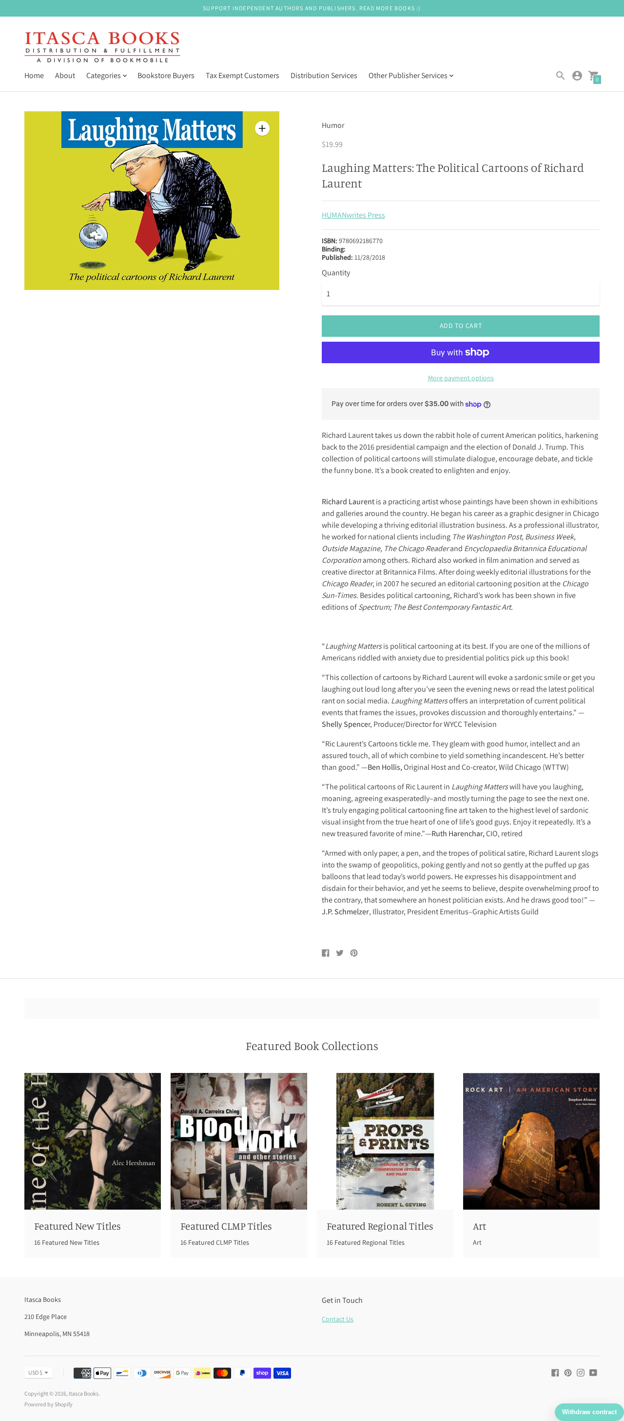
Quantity (336, 272)
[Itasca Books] (102, 48)
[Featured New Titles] (92, 1141)
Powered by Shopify (48, 1404)
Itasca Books (83, 1393)
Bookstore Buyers (166, 75)
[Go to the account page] (577, 76)
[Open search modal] (560, 76)
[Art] (531, 1141)
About (65, 75)
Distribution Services (324, 75)
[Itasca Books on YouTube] (593, 1372)
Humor (333, 125)
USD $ (35, 1372)
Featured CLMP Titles (226, 1225)
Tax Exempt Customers (242, 75)
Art (479, 1225)
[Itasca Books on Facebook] (555, 1372)
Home (34, 75)
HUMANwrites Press (353, 215)
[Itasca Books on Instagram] (581, 1372)
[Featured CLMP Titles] (239, 1141)
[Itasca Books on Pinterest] (568, 1372)
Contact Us (337, 1319)
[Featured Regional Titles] (385, 1141)
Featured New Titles (77, 1225)
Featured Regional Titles (380, 1225)
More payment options (461, 377)
